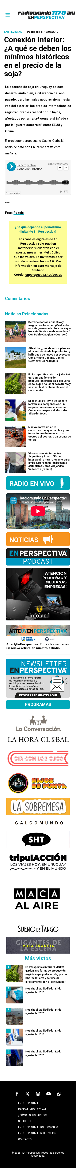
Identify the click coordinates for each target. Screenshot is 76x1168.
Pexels (19, 213)
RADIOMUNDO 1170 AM (32, 1109)
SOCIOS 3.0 (24, 1121)
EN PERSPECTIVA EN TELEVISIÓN (37, 1133)
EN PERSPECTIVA (28, 1103)
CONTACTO (25, 1139)
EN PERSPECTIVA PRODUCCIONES (38, 1127)
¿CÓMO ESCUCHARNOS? (32, 1115)
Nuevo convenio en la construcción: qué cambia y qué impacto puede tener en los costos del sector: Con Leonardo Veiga (49, 433)
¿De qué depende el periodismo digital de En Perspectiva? (38, 229)
